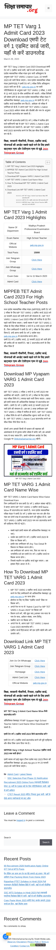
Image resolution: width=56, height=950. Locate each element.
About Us (11, 942)
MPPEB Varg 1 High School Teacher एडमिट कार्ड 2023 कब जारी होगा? (35, 203)
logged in (21, 820)
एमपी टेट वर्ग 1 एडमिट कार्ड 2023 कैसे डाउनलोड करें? (35, 200)
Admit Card (12, 774)
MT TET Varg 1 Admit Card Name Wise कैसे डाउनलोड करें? (35, 197)
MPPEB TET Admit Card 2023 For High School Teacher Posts (27, 171)
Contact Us (25, 946)
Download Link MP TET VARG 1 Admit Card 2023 (26, 191)
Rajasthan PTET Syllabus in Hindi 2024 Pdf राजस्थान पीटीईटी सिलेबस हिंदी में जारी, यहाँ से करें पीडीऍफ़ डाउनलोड (27, 884)
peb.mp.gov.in (29, 87)
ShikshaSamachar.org (24, 439)
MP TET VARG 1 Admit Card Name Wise (25, 180)
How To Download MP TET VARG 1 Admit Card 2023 (27, 185)
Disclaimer (22, 942)
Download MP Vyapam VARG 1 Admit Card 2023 (28, 176)
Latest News (26, 774)
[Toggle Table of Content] (46, 162)
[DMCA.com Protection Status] (38, 946)
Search (7, 837)
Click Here (37, 260)
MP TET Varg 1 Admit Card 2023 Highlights (25, 166)
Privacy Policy (34, 942)
